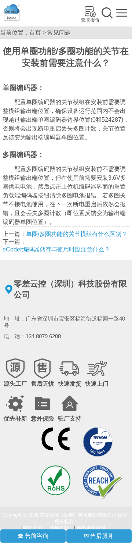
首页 (35, 32)
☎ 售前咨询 (33, 536)
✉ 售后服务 (99, 536)
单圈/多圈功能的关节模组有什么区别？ (76, 234)
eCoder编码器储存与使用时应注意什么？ (56, 249)
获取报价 (90, 20)
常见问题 (59, 32)
